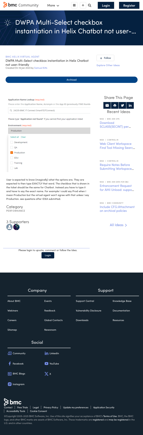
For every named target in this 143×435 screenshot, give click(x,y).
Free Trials (22, 407)
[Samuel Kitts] (9, 226)
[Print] (114, 105)
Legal (36, 407)
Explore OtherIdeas (108, 65)
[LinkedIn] (130, 105)
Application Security (103, 407)
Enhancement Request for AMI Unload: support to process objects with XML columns (117, 192)
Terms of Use (110, 416)
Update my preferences (75, 407)
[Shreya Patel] (16, 226)
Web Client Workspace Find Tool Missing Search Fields (117, 148)
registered (98, 419)
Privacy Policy (51, 407)
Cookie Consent (38, 411)
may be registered (118, 419)
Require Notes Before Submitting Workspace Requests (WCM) (116, 169)
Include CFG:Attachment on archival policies (117, 209)
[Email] (107, 105)
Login (48, 255)
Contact (8, 407)
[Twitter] (122, 105)
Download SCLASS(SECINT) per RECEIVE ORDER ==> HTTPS (114, 129)
